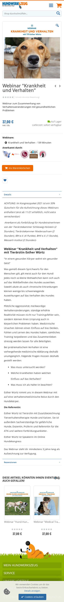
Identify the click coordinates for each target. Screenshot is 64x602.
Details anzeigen (32, 590)
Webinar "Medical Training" (47, 521)
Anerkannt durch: (12, 147)
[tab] (32, 194)
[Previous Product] (55, 85)
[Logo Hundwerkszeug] (14, 5)
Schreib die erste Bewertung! (27, 97)
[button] (57, 27)
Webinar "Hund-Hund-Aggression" (17, 521)
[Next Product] (60, 85)
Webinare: (8, 137)
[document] (32, 591)
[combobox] (32, 13)
